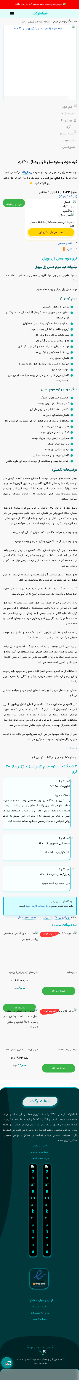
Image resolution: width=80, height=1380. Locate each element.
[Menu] (8, 14)
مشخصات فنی (19, 1007)
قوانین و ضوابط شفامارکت (40, 1300)
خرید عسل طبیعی (40, 1158)
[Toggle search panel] (73, 21)
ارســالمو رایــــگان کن (51, 232)
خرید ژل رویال (40, 1146)
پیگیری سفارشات (40, 1307)
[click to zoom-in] (39, 60)
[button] (6, 1363)
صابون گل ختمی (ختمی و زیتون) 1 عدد (22, 1049)
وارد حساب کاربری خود (38, 906)
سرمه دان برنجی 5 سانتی (67, 1049)
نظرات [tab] (67, 249)
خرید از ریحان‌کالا (14, 204)
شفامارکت (40, 14)
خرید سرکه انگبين (40, 1152)
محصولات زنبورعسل (29, 917)
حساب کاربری (40, 1319)
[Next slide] (72, 96)
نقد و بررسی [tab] (65, 243)
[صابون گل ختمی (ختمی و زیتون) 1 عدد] (19, 1026)
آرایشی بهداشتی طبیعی (62, 21)
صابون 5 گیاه (72, 972)
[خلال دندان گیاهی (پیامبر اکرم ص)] (19, 949)
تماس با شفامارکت (40, 1313)
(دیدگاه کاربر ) (68, 196)
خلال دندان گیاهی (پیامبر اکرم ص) (23, 972)
